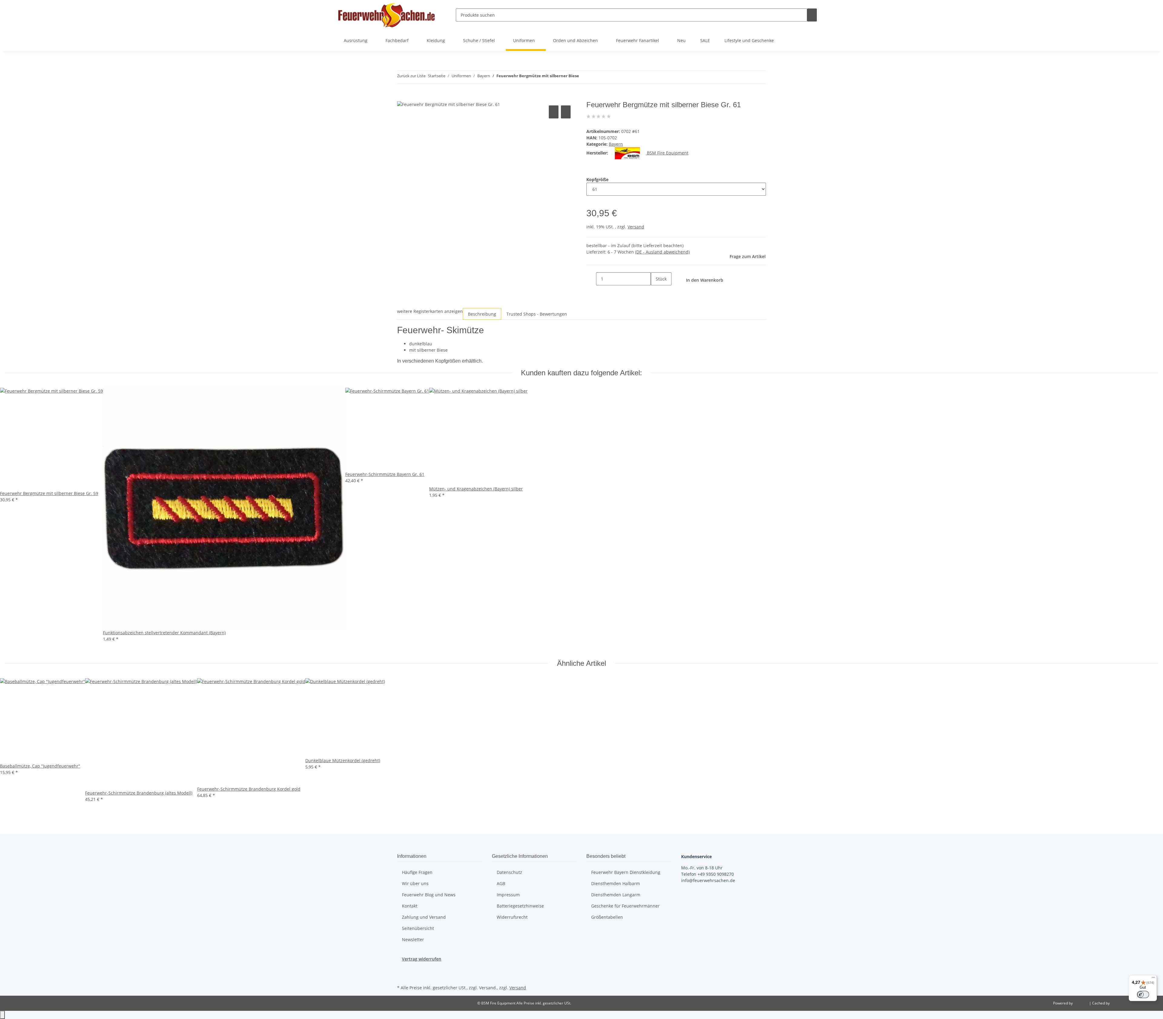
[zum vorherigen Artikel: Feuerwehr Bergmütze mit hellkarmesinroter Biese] (584, 77)
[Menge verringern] (591, 278)
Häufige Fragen (417, 872)
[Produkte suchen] (812, 15)
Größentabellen (607, 917)
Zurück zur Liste (411, 75)
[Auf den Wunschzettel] (566, 111)
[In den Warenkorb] (402, 97)
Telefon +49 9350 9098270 (707, 874)
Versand (636, 227)
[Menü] (1153, 978)
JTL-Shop (1081, 1003)
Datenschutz (509, 872)
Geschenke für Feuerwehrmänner (625, 906)
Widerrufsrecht (512, 917)
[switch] (1143, 994)
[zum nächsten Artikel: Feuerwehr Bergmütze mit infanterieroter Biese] (595, 77)
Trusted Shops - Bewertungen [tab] (536, 314)
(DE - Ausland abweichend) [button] (662, 252)
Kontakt (409, 906)
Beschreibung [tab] (482, 314)
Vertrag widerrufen (421, 959)
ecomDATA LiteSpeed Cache (1134, 1003)
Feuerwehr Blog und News (429, 895)
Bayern (616, 144)
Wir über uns (415, 883)
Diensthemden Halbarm (615, 883)
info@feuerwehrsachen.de (708, 880)
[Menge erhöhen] (656, 291)
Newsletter (413, 939)
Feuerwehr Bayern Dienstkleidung (625, 872)
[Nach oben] (2, 1015)
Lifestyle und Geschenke (749, 40)
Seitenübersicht (418, 928)
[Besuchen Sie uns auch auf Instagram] (402, 976)
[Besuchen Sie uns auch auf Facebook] (402, 969)
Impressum (508, 895)
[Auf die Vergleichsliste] (553, 111)
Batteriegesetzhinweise (520, 906)
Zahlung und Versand (424, 917)
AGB (501, 883)
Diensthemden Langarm (615, 895)
